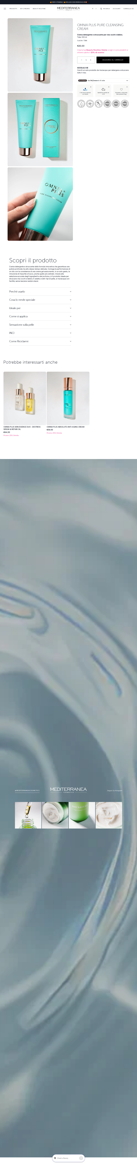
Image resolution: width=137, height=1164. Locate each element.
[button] (105, 8)
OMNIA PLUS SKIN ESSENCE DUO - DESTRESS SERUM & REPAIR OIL (22, 428)
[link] (24, 398)
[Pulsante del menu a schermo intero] (4, 9)
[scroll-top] (132, 1159)
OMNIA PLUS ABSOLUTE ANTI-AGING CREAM (65, 427)
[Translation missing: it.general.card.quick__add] (42, 421)
